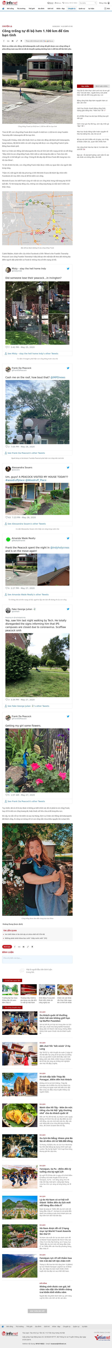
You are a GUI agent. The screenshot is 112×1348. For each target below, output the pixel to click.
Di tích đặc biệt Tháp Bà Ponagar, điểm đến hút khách (56, 1078)
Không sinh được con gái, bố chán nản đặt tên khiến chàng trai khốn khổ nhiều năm (56, 1289)
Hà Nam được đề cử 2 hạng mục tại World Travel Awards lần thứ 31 (55, 1231)
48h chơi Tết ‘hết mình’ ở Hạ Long (55, 1047)
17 (104, 110)
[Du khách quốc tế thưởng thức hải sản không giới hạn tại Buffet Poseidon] (19, 1023)
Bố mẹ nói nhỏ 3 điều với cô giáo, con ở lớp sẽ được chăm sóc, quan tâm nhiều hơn (93, 140)
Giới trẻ (50, 8)
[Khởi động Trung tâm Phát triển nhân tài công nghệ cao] (47, 989)
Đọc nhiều (85, 86)
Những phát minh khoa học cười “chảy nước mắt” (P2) (26, 938)
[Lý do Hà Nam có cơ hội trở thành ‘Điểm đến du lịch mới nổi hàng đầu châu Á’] (19, 1207)
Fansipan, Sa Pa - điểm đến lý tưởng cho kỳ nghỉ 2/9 (55, 1170)
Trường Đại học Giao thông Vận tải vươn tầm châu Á (9, 1000)
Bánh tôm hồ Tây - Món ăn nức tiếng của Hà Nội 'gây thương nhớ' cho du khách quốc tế (56, 1110)
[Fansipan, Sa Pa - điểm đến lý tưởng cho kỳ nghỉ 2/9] (19, 1177)
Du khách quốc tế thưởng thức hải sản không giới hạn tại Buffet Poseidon (55, 1018)
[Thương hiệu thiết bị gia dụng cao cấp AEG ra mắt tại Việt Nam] (29, 989)
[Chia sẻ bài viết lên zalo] (8, 41)
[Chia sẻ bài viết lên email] (12, 41)
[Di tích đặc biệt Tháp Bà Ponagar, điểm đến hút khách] (19, 1084)
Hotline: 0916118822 (70, 3)
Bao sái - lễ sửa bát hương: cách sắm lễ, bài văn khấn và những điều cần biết (93, 156)
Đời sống (10, 8)
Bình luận (7, 947)
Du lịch (42, 1012)
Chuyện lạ (71, 8)
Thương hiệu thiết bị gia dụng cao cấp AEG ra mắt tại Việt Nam (29, 1000)
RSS (108, 8)
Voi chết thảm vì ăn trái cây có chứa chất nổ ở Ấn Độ (25, 934)
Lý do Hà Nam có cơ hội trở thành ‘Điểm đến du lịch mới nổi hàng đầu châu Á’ (55, 1202)
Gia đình (41, 8)
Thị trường (21, 8)
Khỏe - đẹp (61, 8)
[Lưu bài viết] (21, 41)
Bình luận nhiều (102, 86)
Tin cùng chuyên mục (13, 1007)
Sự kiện (91, 8)
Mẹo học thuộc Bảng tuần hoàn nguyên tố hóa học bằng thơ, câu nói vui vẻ (92, 133)
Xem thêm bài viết (37, 1311)
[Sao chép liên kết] (17, 41)
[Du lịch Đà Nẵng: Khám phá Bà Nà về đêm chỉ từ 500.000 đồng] (19, 1146)
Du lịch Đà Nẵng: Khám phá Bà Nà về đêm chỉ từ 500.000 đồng (56, 1140)
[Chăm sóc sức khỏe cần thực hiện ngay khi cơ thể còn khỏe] (65, 989)
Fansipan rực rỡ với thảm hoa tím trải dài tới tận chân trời (56, 1259)
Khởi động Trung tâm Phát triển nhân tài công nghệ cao (47, 1000)
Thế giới (32, 8)
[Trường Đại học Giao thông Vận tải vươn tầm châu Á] (10, 989)
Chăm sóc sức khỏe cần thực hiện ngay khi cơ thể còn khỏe (64, 1000)
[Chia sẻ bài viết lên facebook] (3, 41)
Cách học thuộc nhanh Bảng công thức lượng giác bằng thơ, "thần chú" (91, 109)
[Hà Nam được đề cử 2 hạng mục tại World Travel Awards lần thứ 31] (19, 1236)
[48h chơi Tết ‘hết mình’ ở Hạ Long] (19, 1054)
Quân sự (82, 8)
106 (83, 149)
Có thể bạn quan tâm (12, 980)
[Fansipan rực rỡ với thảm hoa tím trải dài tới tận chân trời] (19, 1266)
